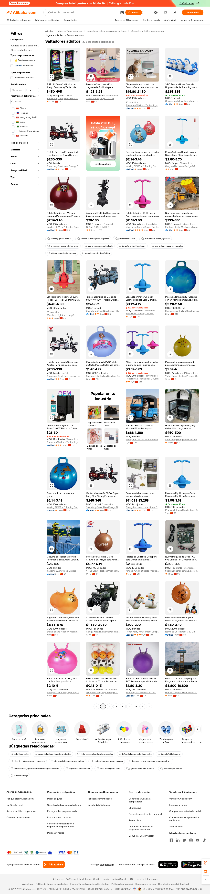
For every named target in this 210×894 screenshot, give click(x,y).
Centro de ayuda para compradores (139, 800)
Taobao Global (118, 879)
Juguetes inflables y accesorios (147, 31)
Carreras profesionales (18, 817)
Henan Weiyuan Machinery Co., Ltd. (182, 692)
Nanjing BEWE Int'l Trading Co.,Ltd (142, 166)
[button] (122, 12)
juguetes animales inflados (141, 768)
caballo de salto (21, 754)
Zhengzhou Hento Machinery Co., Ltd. (142, 507)
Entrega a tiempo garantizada (62, 811)
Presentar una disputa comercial (145, 814)
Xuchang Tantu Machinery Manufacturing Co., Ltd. (182, 227)
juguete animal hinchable (134, 246)
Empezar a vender (178, 805)
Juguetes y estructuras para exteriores (106, 31)
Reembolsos (135, 820)
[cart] (165, 13)
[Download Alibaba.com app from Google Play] (192, 864)
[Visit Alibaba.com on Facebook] (171, 840)
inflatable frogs (21, 776)
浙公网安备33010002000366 (158, 889)
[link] (205, 863)
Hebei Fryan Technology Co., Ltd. (142, 378)
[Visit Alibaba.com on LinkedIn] (178, 840)
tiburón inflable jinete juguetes (95, 239)
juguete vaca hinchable (79, 768)
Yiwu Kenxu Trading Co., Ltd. (140, 313)
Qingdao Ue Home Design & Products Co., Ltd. (182, 166)
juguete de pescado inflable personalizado (151, 761)
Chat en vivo (135, 808)
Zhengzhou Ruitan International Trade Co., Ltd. (142, 439)
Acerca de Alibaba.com (19, 791)
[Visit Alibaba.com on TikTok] (204, 840)
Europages (152, 879)
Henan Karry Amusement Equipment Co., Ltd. (142, 631)
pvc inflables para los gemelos (169, 246)
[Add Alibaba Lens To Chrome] (54, 864)
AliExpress (58, 879)
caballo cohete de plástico (97, 253)
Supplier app (107, 864)
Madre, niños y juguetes (70, 31)
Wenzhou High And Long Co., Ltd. (63, 315)
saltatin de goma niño (110, 768)
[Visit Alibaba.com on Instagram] (191, 840)
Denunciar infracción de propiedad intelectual (141, 828)
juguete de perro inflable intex (64, 246)
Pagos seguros (54, 798)
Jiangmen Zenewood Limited (61, 570)
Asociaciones (176, 826)
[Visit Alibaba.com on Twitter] (184, 840)
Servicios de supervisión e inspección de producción (60, 825)
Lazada (105, 879)
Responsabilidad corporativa (21, 811)
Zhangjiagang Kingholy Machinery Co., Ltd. (63, 631)
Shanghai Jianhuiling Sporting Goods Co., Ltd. (182, 311)
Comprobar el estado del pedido (185, 811)
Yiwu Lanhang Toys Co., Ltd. (100, 98)
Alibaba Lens (22, 864)
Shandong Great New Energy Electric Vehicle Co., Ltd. (63, 166)
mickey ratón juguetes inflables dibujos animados (36, 768)
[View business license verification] (134, 889)
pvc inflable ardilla (126, 239)
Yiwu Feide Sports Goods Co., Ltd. (142, 227)
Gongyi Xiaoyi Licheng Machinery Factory (103, 631)
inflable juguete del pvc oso (63, 253)
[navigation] (25, 369)
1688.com (71, 879)
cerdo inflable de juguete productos (54, 754)
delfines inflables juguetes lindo (108, 761)
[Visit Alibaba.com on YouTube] (198, 840)
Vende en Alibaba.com (180, 798)
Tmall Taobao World (89, 879)
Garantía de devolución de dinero (64, 805)
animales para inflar (173, 768)
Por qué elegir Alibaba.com (20, 798)
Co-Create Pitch (15, 805)
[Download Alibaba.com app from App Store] (168, 864)
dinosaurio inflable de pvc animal (69, 761)
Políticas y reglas (55, 832)
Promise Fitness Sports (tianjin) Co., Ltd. (182, 510)
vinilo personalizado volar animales (97, 754)
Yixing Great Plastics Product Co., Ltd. (182, 376)
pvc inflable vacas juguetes (157, 239)
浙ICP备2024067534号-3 (189, 889)
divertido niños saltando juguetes (29, 761)
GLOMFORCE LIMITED (97, 227)
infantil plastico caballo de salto (137, 754)
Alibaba (49, 31)
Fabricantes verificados (100, 798)
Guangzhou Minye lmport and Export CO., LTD (182, 101)
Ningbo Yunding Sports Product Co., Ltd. (142, 570)
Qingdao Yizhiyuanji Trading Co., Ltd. (103, 692)
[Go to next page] (149, 706)
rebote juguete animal (61, 239)
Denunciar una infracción (141, 835)
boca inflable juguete (170, 754)
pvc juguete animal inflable (100, 246)
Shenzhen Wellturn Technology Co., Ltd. (142, 105)
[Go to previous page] (96, 706)
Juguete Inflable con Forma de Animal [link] (64, 35)
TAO (130, 879)
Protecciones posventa (59, 817)
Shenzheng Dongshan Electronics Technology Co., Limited (63, 98)
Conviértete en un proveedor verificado (184, 819)
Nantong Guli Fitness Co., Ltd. (180, 631)
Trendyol (140, 879)
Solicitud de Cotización (99, 805)
